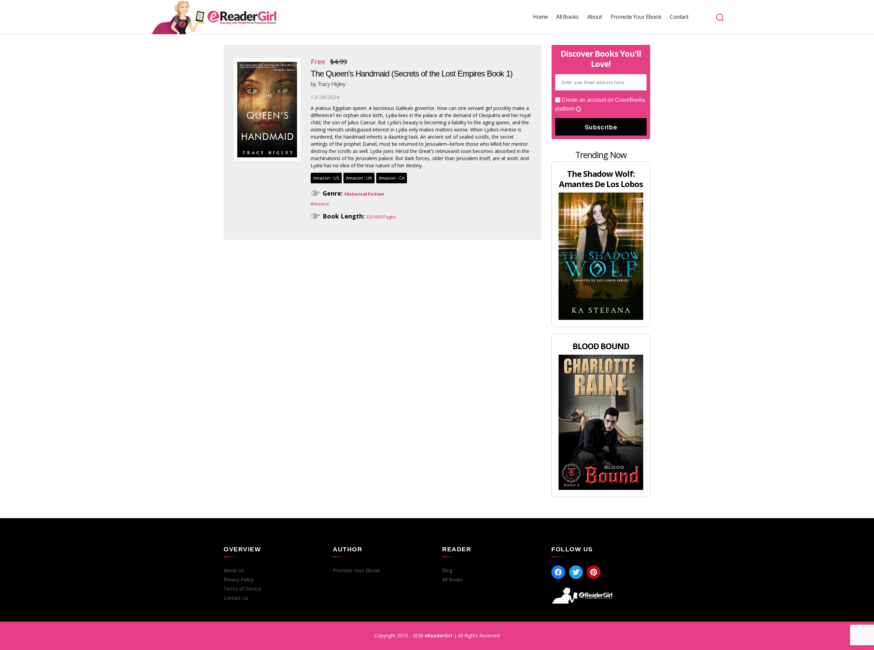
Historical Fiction (364, 194)
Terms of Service (242, 589)
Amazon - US (326, 178)
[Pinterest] (594, 572)
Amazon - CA (392, 178)
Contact (679, 17)
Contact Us (236, 598)
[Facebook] (558, 572)
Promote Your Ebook (635, 17)
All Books (567, 17)
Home (540, 17)
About (594, 17)
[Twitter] (576, 572)
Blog (447, 570)
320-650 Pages (381, 217)
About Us (234, 570)
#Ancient (320, 204)
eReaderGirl (438, 635)
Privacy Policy (239, 579)
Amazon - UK (359, 178)
